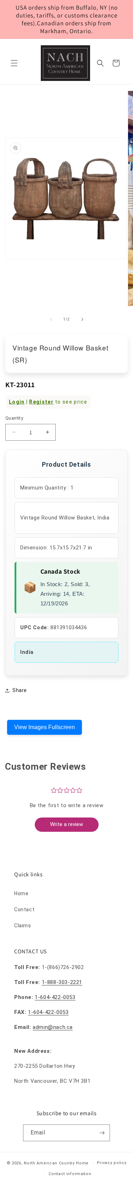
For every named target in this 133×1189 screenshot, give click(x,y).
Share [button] (19, 690)
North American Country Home (56, 1163)
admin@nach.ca (53, 1027)
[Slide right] (82, 319)
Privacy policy (112, 1162)
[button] (14, 63)
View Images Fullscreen (44, 727)
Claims (22, 925)
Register (41, 402)
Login (17, 402)
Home (21, 893)
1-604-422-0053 (55, 997)
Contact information (70, 1174)
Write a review (66, 824)
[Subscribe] (102, 1132)
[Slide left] (51, 319)
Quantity (14, 418)
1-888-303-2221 (62, 982)
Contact (24, 909)
